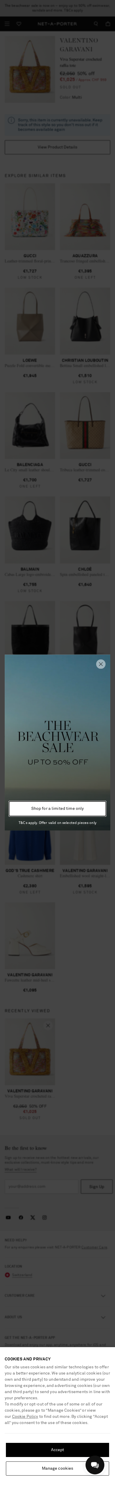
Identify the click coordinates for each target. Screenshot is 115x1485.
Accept (57, 1450)
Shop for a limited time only (57, 809)
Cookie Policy (25, 1417)
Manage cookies (57, 1468)
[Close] (101, 664)
